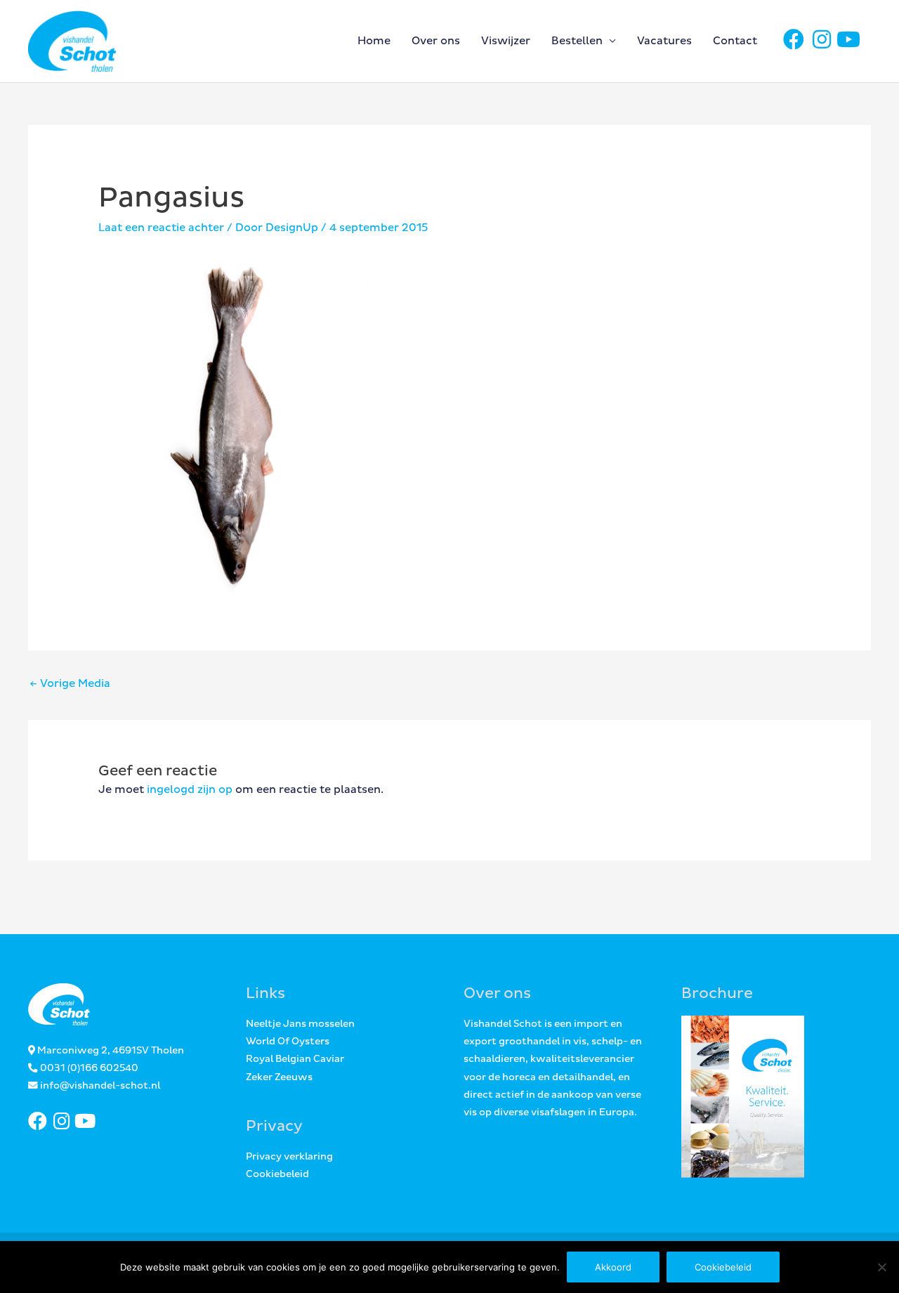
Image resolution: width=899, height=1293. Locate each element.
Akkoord (613, 1267)
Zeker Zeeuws (279, 1077)
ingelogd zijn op (189, 789)
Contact (735, 41)
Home (374, 41)
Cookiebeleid (277, 1174)
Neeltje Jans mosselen (300, 1024)
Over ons (436, 41)
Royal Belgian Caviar (295, 1059)
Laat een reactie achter (161, 228)
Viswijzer (505, 41)
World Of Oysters (287, 1041)
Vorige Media (69, 683)
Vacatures (664, 41)
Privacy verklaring (289, 1156)
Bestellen (577, 41)
